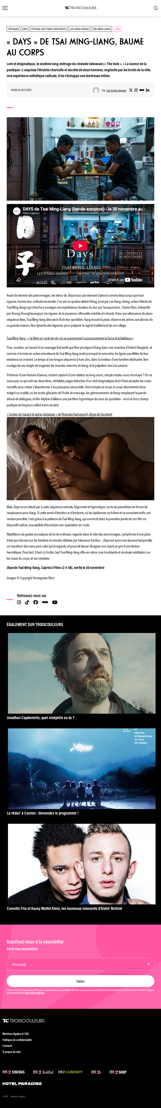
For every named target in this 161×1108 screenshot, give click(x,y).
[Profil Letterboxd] (142, 90)
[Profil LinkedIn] (147, 90)
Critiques (13, 28)
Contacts (7, 1046)
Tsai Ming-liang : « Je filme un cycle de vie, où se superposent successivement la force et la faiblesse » (70, 338)
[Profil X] (131, 90)
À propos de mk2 (12, 1052)
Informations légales (34, 993)
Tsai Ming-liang (101, 28)
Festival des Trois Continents (48, 28)
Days (25, 28)
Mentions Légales (18, 1097)
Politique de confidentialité (17, 1040)
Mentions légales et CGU (16, 1034)
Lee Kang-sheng (79, 28)
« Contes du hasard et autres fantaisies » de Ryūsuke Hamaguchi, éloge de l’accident (59, 414)
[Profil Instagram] (136, 90)
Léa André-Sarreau (116, 90)
